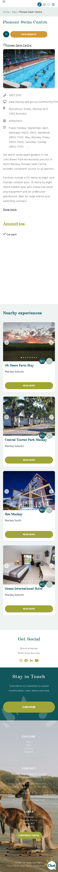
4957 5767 (15, 95)
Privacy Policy (29, 820)
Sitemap (29, 816)
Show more (10, 209)
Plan (29, 741)
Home (6, 11)
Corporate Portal (29, 835)
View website (29, 34)
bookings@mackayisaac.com (29, 800)
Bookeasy (21, 865)
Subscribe (29, 707)
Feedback (29, 826)
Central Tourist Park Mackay (26, 441)
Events (29, 748)
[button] (6, 34)
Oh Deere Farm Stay (19, 367)
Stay (14, 11)
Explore (29, 751)
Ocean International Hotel (24, 590)
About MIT (29, 823)
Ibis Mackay (13, 515)
